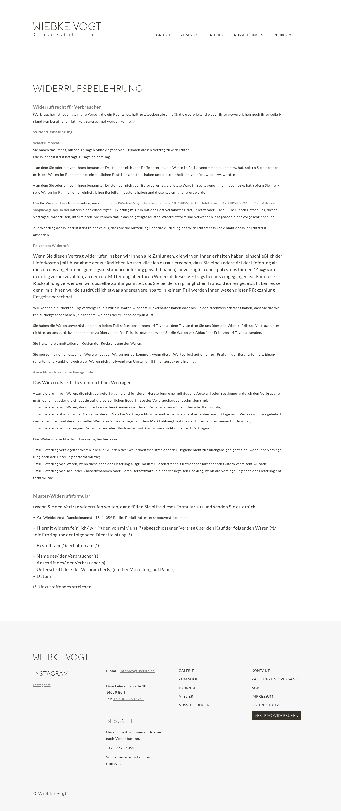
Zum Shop (189, 679)
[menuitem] (163, 37)
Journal (187, 688)
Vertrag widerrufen (276, 715)
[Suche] (301, 43)
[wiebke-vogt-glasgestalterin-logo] (67, 29)
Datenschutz (265, 705)
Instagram (42, 685)
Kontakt (261, 670)
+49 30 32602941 (128, 699)
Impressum (263, 696)
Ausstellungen (194, 705)
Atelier (186, 696)
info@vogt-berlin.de (137, 671)
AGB (256, 688)
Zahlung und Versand (275, 679)
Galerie (186, 670)
